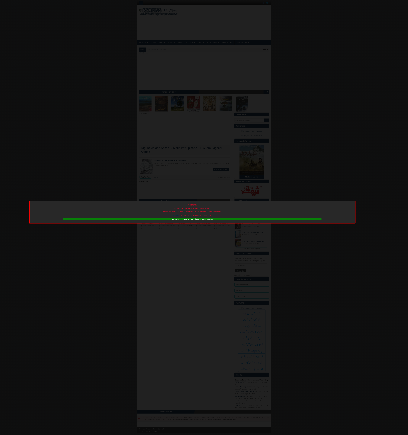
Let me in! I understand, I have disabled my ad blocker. (192, 219)
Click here (176, 215)
